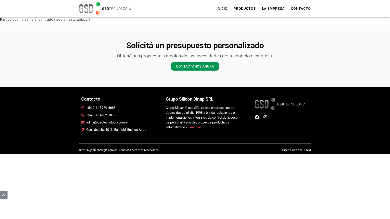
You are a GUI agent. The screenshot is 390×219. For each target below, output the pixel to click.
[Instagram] (265, 117)
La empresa (273, 8)
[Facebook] (257, 117)
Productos (245, 8)
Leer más (195, 127)
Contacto (301, 8)
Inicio (222, 8)
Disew (307, 150)
